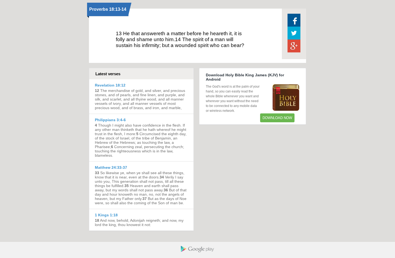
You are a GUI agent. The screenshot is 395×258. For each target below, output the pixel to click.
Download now (277, 118)
